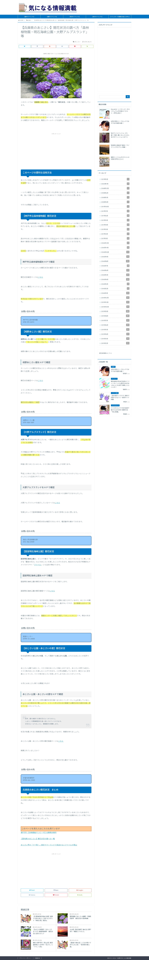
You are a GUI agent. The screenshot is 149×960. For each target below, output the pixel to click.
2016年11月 (115, 248)
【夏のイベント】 (52, 17)
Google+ (81, 890)
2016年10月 (115, 252)
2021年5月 (114, 179)
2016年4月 (115, 279)
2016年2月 (114, 289)
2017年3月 (114, 229)
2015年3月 (115, 339)
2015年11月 (115, 302)
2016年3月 (115, 284)
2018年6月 (114, 193)
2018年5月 (114, 197)
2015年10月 (115, 307)
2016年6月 (115, 270)
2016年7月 (115, 266)
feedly (80, 895)
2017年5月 (114, 220)
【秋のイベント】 (74, 17)
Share (56, 890)
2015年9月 (115, 311)
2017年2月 (114, 234)
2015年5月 (115, 330)
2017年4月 (114, 225)
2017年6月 (115, 216)
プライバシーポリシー (25, 958)
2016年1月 (115, 293)
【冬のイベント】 (97, 17)
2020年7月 (114, 184)
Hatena (32, 895)
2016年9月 (115, 257)
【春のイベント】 (29, 17)
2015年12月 (115, 298)
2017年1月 (114, 238)
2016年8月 (115, 261)
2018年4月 (114, 202)
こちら (40, 277)
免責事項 (37, 958)
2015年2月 (115, 343)
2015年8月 (115, 316)
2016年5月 (115, 275)
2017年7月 (115, 211)
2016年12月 (114, 243)
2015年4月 (115, 334)
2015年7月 (115, 320)
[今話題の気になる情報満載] (48, 7)
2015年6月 (115, 325)
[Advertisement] (56, 149)
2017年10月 (114, 207)
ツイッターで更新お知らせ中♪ (120, 17)
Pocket (56, 895)
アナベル (37, 565)
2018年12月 (114, 188)
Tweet (33, 890)
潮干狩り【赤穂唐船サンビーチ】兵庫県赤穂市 (39, 833)
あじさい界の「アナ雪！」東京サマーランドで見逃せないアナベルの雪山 (49, 845)
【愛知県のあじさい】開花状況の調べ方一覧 (38, 839)
